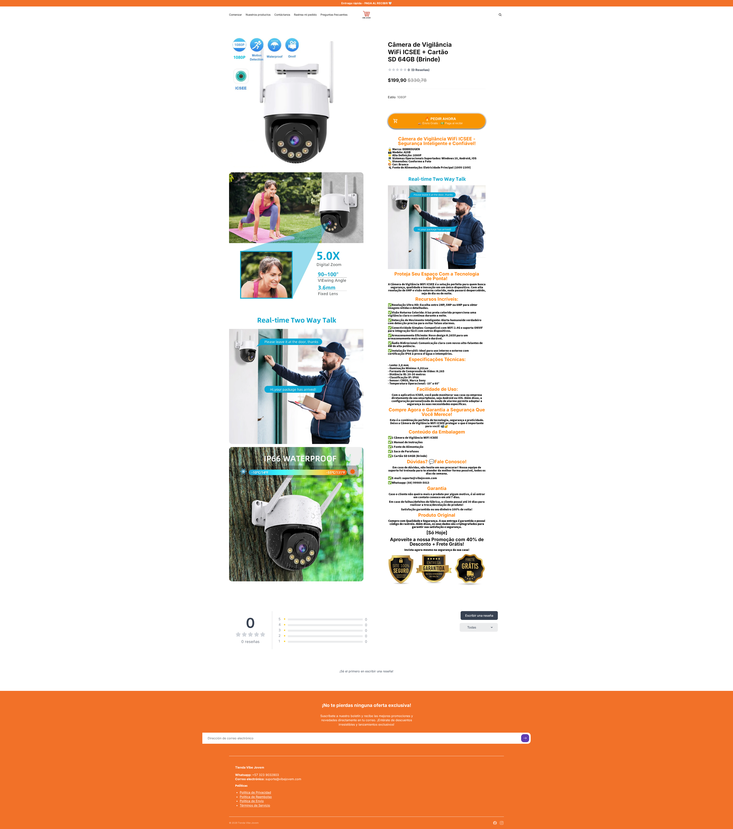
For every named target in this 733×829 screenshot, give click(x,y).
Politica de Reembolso (256, 797)
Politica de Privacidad (255, 792)
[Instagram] (501, 823)
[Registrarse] (525, 738)
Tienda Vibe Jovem (248, 822)
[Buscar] (500, 14)
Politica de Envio (252, 801)
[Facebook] (495, 823)
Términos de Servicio (255, 805)
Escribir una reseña (479, 615)
